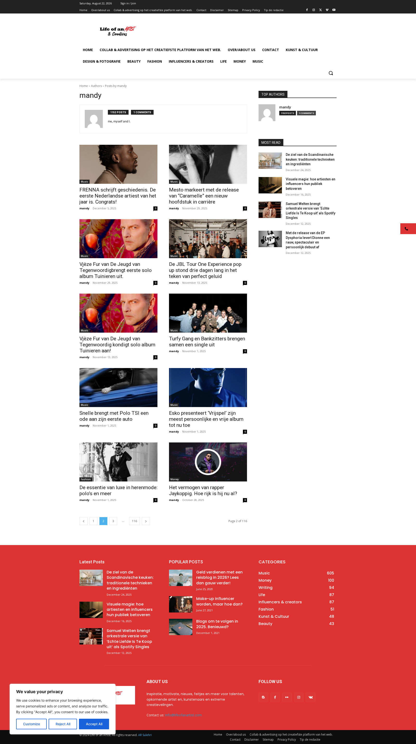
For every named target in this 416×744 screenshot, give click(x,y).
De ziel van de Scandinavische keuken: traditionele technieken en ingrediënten (310, 159)
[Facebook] (307, 10)
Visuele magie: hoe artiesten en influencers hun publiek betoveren (310, 184)
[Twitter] (320, 10)
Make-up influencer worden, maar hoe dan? (219, 601)
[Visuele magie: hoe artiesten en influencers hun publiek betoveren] (270, 185)
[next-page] (146, 521)
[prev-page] (83, 521)
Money (174, 479)
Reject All (63, 724)
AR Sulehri (145, 735)
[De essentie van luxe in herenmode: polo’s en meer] (118, 461)
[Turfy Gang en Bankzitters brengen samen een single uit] (208, 313)
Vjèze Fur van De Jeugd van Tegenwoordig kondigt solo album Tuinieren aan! (117, 345)
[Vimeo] (327, 10)
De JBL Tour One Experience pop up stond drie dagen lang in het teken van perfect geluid (205, 270)
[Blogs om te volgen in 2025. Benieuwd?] (180, 627)
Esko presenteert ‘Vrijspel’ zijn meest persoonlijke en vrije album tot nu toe (206, 419)
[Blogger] (263, 697)
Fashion (86, 479)
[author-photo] (96, 119)
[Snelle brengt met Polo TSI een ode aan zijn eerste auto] (118, 387)
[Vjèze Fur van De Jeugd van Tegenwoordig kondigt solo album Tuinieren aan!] (118, 313)
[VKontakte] (310, 697)
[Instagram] (314, 10)
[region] (63, 709)
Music (84, 181)
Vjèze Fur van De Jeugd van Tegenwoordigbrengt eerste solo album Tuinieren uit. (115, 270)
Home (83, 86)
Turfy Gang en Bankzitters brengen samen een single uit (207, 342)
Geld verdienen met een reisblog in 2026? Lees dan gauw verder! (219, 577)
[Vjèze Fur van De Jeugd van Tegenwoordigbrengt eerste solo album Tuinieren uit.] (118, 238)
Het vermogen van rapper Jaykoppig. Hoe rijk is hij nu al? (203, 490)
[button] (331, 73)
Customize (31, 724)
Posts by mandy (116, 86)
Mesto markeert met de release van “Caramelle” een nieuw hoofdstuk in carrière (204, 196)
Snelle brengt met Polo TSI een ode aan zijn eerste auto (114, 416)
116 (134, 521)
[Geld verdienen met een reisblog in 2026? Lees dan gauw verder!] (180, 578)
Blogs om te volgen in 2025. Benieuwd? (217, 624)
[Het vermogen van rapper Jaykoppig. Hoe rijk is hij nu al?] (208, 461)
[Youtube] (334, 10)
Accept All (94, 724)
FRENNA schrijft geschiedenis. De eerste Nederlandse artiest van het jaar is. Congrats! (117, 196)
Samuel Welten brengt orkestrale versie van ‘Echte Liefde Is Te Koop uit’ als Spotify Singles (129, 639)
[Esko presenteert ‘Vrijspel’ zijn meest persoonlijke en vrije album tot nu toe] (208, 387)
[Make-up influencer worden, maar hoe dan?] (180, 604)
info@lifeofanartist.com (183, 715)
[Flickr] (287, 697)
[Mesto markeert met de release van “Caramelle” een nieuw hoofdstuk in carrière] (208, 164)
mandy (84, 208)
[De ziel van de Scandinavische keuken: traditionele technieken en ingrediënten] (270, 160)
